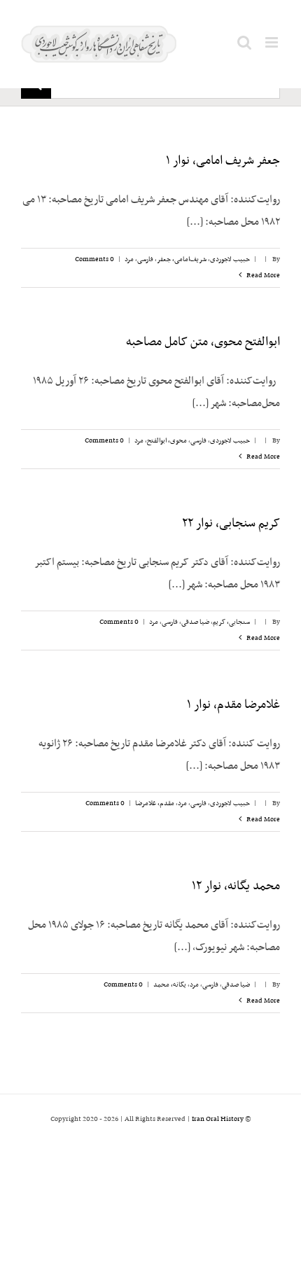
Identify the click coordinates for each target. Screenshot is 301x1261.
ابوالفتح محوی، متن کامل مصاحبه (203, 342)
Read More (262, 275)
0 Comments (94, 259)
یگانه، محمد (169, 985)
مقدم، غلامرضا (154, 803)
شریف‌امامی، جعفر (181, 259)
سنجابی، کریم (231, 622)
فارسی (145, 259)
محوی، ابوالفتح (167, 441)
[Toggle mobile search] (244, 42)
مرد (129, 259)
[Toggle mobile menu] (272, 42)
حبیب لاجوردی (230, 259)
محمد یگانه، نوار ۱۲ (236, 886)
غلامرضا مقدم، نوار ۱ (233, 705)
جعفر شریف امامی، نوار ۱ (223, 161)
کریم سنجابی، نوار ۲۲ (231, 523)
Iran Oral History (218, 1119)
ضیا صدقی (195, 622)
